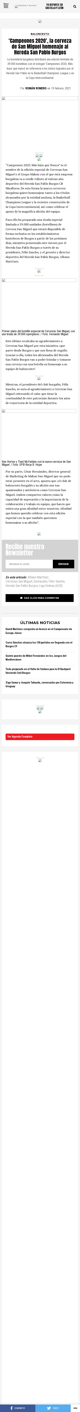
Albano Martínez (38, 577)
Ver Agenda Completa (19, 736)
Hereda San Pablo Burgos (22, 586)
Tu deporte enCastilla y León (54, 6)
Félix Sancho (57, 581)
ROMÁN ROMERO (36, 88)
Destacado (40, 581)
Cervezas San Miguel (19, 581)
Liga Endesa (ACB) (51, 586)
